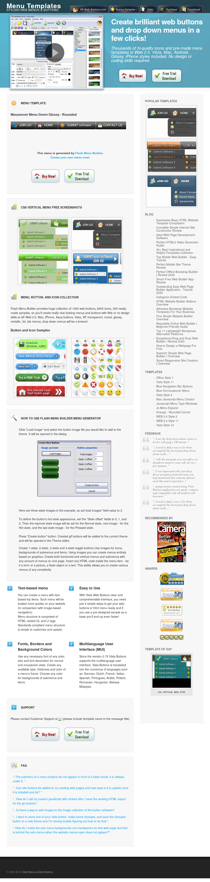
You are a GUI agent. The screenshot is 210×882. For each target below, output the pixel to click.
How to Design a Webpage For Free (176, 347)
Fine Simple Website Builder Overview (174, 317)
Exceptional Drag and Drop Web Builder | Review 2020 (177, 339)
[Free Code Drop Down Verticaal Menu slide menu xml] (43, 268)
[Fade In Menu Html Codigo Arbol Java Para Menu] (97, 368)
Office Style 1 (164, 378)
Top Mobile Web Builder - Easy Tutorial (176, 258)
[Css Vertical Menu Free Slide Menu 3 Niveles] (172, 694)
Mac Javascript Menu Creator (175, 399)
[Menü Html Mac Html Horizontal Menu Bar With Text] (171, 190)
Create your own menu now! (70, 157)
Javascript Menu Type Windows (176, 403)
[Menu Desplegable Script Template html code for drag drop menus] (97, 268)
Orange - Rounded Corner (173, 412)
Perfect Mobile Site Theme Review (173, 265)
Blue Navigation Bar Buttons (174, 386)
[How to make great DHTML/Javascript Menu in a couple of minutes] (55, 53)
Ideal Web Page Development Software (175, 236)
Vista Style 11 (165, 382)
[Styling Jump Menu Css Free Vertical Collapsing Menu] (171, 122)
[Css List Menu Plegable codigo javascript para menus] (97, 233)
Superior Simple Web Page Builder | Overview (173, 354)
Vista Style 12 (165, 425)
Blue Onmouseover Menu (172, 390)
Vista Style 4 (164, 395)
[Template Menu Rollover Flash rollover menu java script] (43, 233)
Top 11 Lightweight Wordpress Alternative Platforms (176, 332)
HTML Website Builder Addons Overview (176, 302)
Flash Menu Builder (88, 153)
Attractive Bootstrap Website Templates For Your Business (175, 310)
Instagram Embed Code (171, 297)
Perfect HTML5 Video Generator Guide (177, 243)
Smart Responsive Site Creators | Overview (177, 361)
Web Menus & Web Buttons (38, 872)
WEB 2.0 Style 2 (166, 416)
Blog (149, 214)
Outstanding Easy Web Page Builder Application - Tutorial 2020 (175, 289)
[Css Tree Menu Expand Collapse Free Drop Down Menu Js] (171, 156)
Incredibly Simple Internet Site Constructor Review (175, 229)
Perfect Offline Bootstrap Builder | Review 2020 (177, 273)
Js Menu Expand (167, 408)
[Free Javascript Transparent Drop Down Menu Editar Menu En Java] (40, 368)
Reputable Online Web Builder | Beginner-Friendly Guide (176, 325)
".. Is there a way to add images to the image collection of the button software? (63, 810)
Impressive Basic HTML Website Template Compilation (177, 221)
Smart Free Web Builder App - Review (175, 280)
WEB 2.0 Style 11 (167, 421)
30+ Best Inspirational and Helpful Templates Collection (174, 251)
